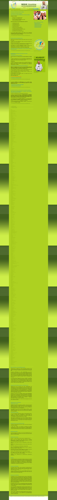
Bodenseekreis (12, 140)
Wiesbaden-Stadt (12, 358)
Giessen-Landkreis (13, 190)
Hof (11, 205)
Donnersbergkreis (13, 158)
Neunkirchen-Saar (13, 263)
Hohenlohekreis (12, 207)
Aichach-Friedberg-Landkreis (14, 111)
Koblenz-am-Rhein (13, 223)
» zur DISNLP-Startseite (13, 106)
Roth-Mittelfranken (13, 302)
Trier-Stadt (12, 333)
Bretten (11, 142)
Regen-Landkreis (13, 289)
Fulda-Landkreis (12, 183)
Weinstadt (12, 352)
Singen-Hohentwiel (13, 320)
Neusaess (12, 264)
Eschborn (12, 167)
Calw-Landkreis (12, 146)
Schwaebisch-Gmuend (13, 311)
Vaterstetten (12, 340)
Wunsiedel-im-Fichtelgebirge (14, 361)
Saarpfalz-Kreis (12, 307)
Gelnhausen (12, 186)
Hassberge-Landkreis (13, 195)
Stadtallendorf (12, 323)
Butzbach (12, 145)
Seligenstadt (12, 317)
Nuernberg (12, 270)
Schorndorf (12, 309)
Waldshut (12, 346)
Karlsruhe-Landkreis (13, 214)
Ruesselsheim (12, 305)
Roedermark (12, 299)
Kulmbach (12, 227)
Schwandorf (12, 313)
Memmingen (12, 251)
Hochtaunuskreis (12, 204)
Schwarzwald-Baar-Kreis (13, 314)
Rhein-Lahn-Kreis (13, 295)
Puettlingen (12, 286)
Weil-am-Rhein (12, 349)
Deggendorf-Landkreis (13, 153)
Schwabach (12, 310)
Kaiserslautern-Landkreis (13, 212)
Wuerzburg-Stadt (12, 362)
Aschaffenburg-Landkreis (13, 118)
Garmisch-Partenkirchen (13, 184)
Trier (11, 332)
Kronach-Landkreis (13, 226)
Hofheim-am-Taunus (13, 206)
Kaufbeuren (12, 217)
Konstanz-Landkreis (13, 224)
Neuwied (12, 269)
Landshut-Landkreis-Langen (14, 232)
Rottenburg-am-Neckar (13, 303)
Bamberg (12, 131)
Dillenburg (12, 154)
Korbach (12, 225)
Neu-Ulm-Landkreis (13, 268)
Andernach (12, 116)
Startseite (12, 10)
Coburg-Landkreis (13, 148)
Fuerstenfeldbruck (13, 180)
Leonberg (12, 235)
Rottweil (12, 304)
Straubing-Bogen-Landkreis (14, 325)
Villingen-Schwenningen (13, 341)
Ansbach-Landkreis (13, 117)
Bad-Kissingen (12, 124)
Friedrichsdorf (12, 179)
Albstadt (12, 112)
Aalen (11, 109)
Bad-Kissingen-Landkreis (13, 125)
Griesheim (12, 192)
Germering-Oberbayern (13, 187)
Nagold (11, 259)
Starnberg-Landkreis (13, 324)
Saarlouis (12, 306)
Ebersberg (12, 159)
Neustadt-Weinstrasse (13, 267)
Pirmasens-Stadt (12, 285)
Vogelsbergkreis (12, 342)
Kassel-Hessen (12, 216)
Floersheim (12, 170)
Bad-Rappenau (12, 128)
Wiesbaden (12, 356)
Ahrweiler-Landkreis (13, 110)
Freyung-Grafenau (13, 177)
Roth (11, 301)
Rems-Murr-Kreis (12, 292)
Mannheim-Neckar (13, 248)
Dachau (11, 150)
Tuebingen (12, 334)
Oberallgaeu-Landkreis (13, 272)
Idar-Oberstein (12, 209)
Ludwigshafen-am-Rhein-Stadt (14, 242)
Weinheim (12, 351)
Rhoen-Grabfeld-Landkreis (13, 297)
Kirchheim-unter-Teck (13, 221)
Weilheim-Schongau (13, 350)
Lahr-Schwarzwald (13, 229)
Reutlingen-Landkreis (13, 293)
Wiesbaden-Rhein (13, 357)
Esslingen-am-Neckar (13, 168)
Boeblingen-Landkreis (13, 141)
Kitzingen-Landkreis (13, 222)
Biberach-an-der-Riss (13, 137)
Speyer (11, 322)
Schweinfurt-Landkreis (13, 315)
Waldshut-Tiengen (13, 347)
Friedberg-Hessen (13, 178)
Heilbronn (12, 199)
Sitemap (24, 7)
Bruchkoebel (12, 143)
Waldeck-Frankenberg (13, 344)
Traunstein (12, 331)
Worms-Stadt (12, 360)
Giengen (12, 189)
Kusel (11, 228)
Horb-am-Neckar (12, 208)
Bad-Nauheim (12, 127)
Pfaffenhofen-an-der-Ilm (13, 282)
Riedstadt (12, 298)
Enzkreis (12, 163)
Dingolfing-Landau (13, 156)
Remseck (12, 291)
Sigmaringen (12, 318)
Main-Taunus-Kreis (13, 245)
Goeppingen (12, 191)
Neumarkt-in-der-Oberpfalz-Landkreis (15, 262)
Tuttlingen (12, 335)
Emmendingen (12, 162)
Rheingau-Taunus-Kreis (13, 294)
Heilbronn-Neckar (13, 200)
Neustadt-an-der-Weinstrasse (14, 266)
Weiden (11, 348)
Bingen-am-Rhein (13, 138)
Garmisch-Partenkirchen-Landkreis (14, 185)
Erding (11, 164)
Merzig (11, 252)
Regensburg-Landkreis (13, 290)
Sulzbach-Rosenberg (13, 329)
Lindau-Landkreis (13, 239)
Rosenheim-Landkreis (13, 300)
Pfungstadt (12, 284)
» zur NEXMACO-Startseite (14, 107)
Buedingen (12, 144)
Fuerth (11, 181)
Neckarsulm (12, 260)
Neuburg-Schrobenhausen (13, 261)
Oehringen (12, 275)
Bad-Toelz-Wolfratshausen (13, 129)
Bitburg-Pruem (12, 139)
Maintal (11, 244)
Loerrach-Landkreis (13, 240)
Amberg (11, 115)
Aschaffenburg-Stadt (13, 119)
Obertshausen (12, 273)
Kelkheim (12, 219)
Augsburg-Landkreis (13, 120)
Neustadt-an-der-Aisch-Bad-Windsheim (15, 265)
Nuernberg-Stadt (12, 271)
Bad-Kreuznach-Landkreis (13, 126)
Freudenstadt (12, 176)
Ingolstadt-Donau (12, 211)
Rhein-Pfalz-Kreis (13, 296)
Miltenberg (12, 254)
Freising (12, 175)
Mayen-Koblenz (12, 250)
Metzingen (12, 253)
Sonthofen (12, 321)
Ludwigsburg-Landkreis (13, 241)
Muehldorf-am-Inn (13, 256)
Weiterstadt (12, 353)
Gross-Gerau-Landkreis (13, 193)
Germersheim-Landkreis (13, 188)
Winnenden (12, 359)
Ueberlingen (12, 336)
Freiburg (12, 174)
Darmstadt (12, 151)
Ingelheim (12, 210)
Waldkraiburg (12, 345)
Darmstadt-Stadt (12, 152)
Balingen (12, 130)
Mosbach (12, 255)
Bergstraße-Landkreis (13, 135)
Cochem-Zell (12, 149)
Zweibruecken (12, 364)
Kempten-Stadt (12, 220)
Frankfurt (12, 172)
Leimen (11, 234)
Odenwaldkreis (12, 274)
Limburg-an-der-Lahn (13, 237)
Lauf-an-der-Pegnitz (13, 233)
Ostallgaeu (12, 279)
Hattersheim (12, 196)
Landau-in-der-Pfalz (13, 230)
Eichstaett (12, 160)
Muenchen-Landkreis (13, 258)
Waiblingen (12, 343)
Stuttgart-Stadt (12, 327)
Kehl (11, 218)
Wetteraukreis (12, 355)
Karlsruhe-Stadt (12, 215)
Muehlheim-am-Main (13, 257)
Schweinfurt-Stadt (13, 316)
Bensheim (12, 134)
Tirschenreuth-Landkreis (13, 330)
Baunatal (12, 132)
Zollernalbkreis (12, 363)
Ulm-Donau (12, 337)
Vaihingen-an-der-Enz (13, 339)
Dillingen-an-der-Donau (13, 155)
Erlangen (12, 165)
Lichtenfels (12, 236)
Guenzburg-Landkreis (13, 194)
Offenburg (12, 277)
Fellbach (12, 169)
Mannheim (12, 247)
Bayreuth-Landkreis (13, 133)
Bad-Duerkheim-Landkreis (13, 122)
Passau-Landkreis (13, 281)
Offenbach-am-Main (13, 276)
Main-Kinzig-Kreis (13, 243)
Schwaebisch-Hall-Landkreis (14, 312)
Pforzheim (12, 283)
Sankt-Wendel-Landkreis (13, 308)
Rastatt (11, 287)
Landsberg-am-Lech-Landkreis (14, 231)
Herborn (12, 201)
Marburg (12, 249)
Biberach (12, 136)
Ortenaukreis (12, 278)
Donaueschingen (12, 157)
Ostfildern (12, 280)
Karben (11, 213)
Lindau (11, 238)
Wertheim (12, 354)
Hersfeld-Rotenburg (13, 202)
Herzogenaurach (12, 203)
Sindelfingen (12, 319)
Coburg (11, 147)
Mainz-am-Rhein (12, 246)
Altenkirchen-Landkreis (13, 113)
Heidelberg (12, 197)
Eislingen (12, 161)
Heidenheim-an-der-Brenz (13, 198)
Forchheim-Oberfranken (13, 171)
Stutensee (12, 326)
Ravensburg (12, 288)
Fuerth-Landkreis (12, 182)
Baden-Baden (12, 123)
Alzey (11, 114)
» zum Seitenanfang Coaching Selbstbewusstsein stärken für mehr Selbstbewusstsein (20, 35)
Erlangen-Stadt (12, 166)
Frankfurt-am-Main (13, 173)
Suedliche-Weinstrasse (13, 328)
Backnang (12, 121)
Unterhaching (12, 338)
